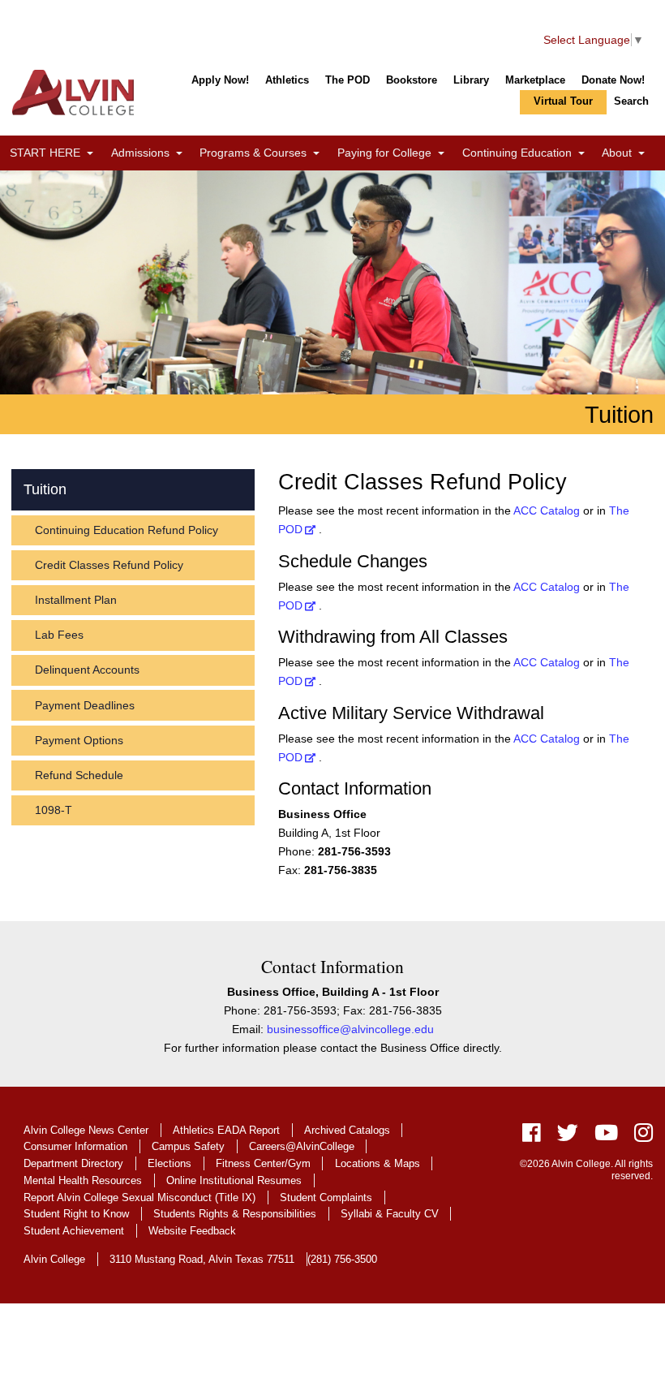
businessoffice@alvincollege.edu (350, 1029)
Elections (169, 1163)
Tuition (45, 489)
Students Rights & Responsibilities (234, 1214)
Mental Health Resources (83, 1180)
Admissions (151, 153)
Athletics (287, 80)
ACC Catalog (546, 510)
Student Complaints (326, 1197)
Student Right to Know (76, 1214)
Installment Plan (76, 599)
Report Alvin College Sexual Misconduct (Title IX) (139, 1197)
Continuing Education (527, 153)
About (627, 153)
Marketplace (535, 80)
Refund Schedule (79, 775)
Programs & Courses (264, 153)
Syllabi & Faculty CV (390, 1214)
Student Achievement (74, 1231)
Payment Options (79, 740)
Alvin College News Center (86, 1130)
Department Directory (73, 1163)
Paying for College (395, 153)
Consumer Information (75, 1146)
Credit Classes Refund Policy (109, 564)
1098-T (53, 809)
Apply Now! (220, 80)
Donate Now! (613, 80)
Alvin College (54, 1259)
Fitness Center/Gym (263, 1163)
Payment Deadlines (85, 705)
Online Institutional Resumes (234, 1180)
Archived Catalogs (347, 1130)
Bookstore (411, 80)
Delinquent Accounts (87, 669)
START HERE (55, 153)
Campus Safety (188, 1146)
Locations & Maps (377, 1163)
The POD (347, 80)
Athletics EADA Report (226, 1130)
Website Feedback (192, 1231)
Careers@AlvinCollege (301, 1146)
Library (471, 80)
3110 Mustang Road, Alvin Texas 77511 (201, 1259)
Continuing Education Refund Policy (126, 529)
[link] (90, 154)
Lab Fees (59, 634)
